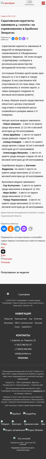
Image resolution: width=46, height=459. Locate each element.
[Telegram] (20, 38)
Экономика (8, 323)
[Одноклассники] (16, 38)
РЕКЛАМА (23, 358)
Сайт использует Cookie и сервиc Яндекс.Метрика (23, 405)
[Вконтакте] (16, 423)
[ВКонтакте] (13, 38)
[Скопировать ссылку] (27, 38)
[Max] (43, 423)
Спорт (17, 327)
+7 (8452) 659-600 (23, 349)
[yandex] (14, 430)
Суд (30, 319)
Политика (38, 319)
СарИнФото (26, 327)
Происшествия (21, 319)
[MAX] (23, 38)
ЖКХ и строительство (24, 323)
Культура (38, 323)
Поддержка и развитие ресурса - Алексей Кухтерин (23, 449)
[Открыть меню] (43, 3)
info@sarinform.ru (23, 354)
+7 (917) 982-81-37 (23, 345)
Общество (8, 319)
